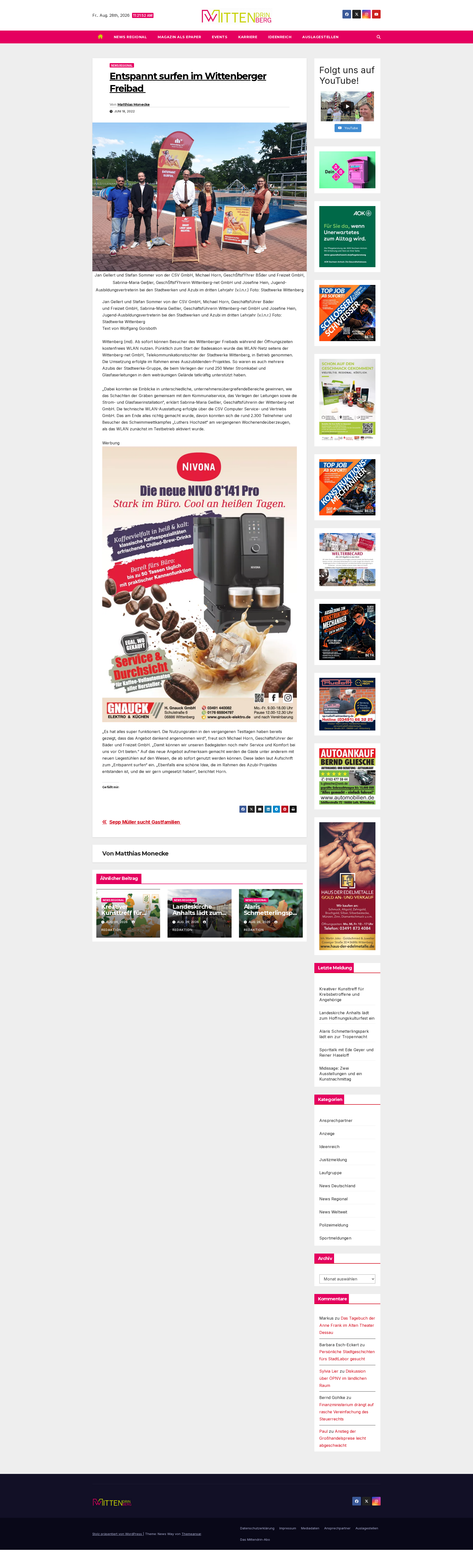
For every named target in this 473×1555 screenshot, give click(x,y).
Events (219, 37)
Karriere (247, 37)
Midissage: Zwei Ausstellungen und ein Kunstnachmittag (340, 1074)
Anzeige (327, 1133)
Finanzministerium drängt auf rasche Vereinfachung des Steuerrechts (346, 1411)
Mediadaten (310, 1528)
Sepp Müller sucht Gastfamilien (145, 822)
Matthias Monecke (134, 104)
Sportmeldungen (335, 1238)
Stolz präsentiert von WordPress (117, 1534)
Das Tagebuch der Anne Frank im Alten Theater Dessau (347, 1325)
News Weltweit (333, 1211)
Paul (323, 1431)
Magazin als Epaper (179, 37)
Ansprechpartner (336, 1120)
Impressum (287, 1528)
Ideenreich (279, 37)
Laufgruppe (330, 1172)
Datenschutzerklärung (257, 1528)
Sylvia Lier (328, 1371)
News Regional (130, 37)
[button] (379, 37)
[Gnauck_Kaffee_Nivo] (199, 583)
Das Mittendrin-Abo (255, 1539)
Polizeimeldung (333, 1225)
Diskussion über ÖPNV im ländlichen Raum (343, 1378)
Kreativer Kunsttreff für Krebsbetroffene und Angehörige (341, 994)
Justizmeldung (333, 1159)
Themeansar (191, 1534)
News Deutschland (337, 1185)
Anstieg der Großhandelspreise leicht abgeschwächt (342, 1438)
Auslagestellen (320, 37)
